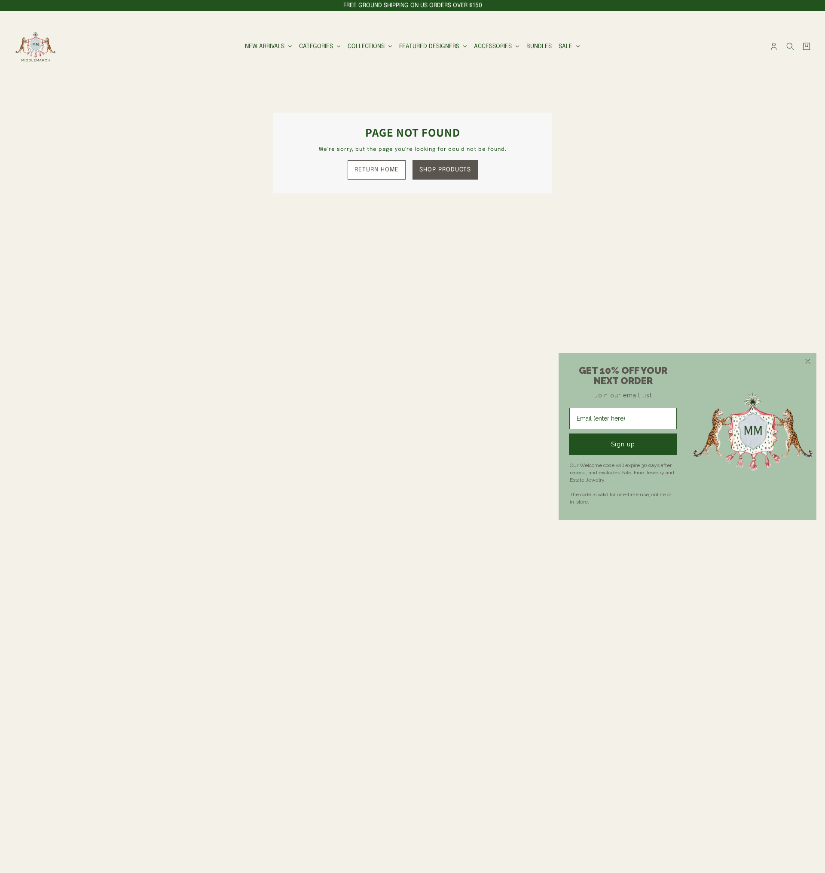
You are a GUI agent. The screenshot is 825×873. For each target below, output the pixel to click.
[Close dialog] (808, 361)
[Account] (774, 46)
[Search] (790, 46)
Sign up (623, 444)
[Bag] (806, 46)
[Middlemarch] (35, 46)
